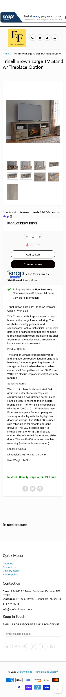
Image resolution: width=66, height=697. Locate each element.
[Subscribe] (58, 633)
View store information (26, 297)
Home (6, 53)
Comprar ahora (33, 264)
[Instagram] (33, 646)
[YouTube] (51, 646)
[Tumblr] (42, 646)
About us (8, 563)
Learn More (30, 280)
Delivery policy (11, 570)
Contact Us (9, 567)
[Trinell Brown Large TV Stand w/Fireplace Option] (33, 121)
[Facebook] (16, 646)
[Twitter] (7, 646)
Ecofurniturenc (24, 671)
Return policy (10, 574)
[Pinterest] (24, 646)
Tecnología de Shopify (46, 671)
